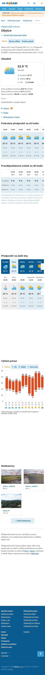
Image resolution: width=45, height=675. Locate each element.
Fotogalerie (5, 641)
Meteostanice (8, 117)
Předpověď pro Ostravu (32, 623)
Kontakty (27, 632)
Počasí (4, 41)
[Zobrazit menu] (41, 3)
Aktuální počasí (7, 611)
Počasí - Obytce (29, 551)
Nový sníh (34, 367)
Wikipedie (35, 553)
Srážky (23, 367)
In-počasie (4, 656)
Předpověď (29, 9)
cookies (10, 669)
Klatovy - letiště (8, 486)
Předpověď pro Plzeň (31, 626)
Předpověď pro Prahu (31, 617)
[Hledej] (28, 3)
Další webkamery (24, 521)
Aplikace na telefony (8, 644)
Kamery (6, 108)
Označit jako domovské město (15, 35)
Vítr (15, 367)
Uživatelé (4, 635)
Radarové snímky (7, 614)
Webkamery (5, 623)
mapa (17, 117)
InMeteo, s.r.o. (19, 666)
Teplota (7, 367)
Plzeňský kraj (27, 20)
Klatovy (5, 510)
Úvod (4, 9)
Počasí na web (6, 647)
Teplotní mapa (6, 626)
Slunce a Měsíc (14, 41)
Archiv (3, 632)
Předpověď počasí (14, 20)
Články (3, 638)
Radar (20, 9)
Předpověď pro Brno (31, 620)
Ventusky (4, 653)
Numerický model (30, 614)
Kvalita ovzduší (27, 41)
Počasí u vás (5, 620)
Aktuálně (12, 9)
